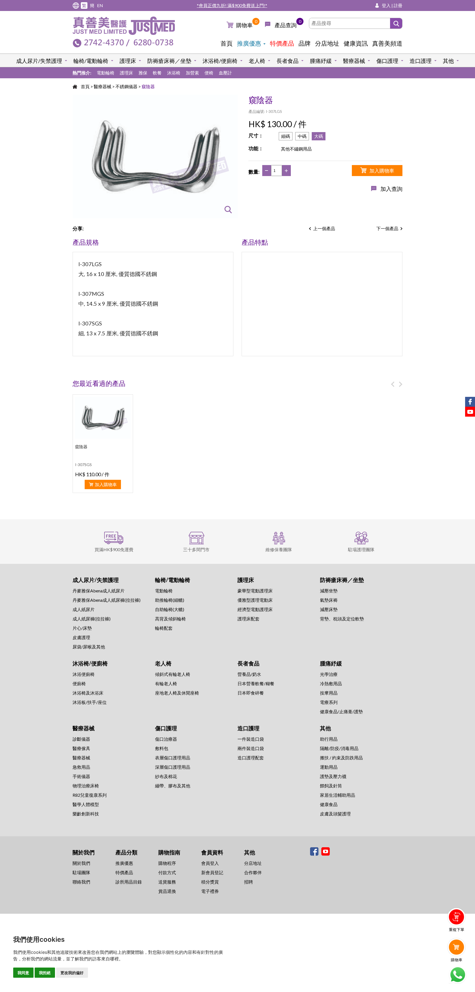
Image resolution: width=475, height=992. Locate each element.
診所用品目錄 (128, 881)
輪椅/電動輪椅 (90, 60)
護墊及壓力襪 (333, 776)
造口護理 (421, 60)
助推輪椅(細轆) (169, 600)
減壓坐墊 (329, 590)
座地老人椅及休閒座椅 (177, 692)
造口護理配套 (251, 757)
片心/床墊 (82, 628)
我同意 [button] (23, 972)
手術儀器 (81, 776)
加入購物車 (381, 171)
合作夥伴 (253, 872)
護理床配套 (248, 618)
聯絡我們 (81, 881)
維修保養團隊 (279, 549)
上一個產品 (324, 228)
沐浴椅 (173, 72)
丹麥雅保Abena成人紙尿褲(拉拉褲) (106, 600)
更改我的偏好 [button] (72, 972)
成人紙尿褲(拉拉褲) (92, 618)
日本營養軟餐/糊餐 (256, 683)
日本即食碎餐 (251, 692)
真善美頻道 (387, 43)
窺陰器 (148, 86)
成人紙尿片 (84, 609)
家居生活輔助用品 (337, 795)
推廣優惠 (249, 43)
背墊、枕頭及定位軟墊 (342, 618)
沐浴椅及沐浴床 (88, 692)
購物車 (244, 25)
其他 (448, 60)
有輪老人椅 (166, 683)
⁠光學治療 (329, 674)
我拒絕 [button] (45, 972)
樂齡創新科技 (86, 813)
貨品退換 (167, 891)
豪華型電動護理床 (255, 590)
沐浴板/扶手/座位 (90, 702)
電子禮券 (210, 891)
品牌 (305, 43)
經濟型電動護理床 (255, 609)
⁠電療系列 (329, 702)
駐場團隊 (81, 872)
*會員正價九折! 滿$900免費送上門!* (232, 5)
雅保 (143, 72)
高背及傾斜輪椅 (170, 618)
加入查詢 (391, 188)
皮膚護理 (81, 637)
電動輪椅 (105, 72)
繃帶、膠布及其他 (172, 785)
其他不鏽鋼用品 (296, 148)
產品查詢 (286, 25)
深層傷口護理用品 (172, 767)
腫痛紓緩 (321, 60)
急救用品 (81, 767)
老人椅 (257, 60)
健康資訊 (356, 43)
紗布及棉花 (166, 776)
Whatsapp (457, 975)
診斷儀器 (81, 739)
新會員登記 (212, 872)
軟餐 (157, 72)
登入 (386, 5)
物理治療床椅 (86, 785)
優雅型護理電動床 (255, 600)
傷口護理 (387, 60)
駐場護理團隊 (361, 549)
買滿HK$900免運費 (114, 549)
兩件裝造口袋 (251, 748)
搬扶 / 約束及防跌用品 (341, 757)
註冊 (398, 5)
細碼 (285, 136)
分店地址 (327, 43)
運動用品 (329, 767)
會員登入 (210, 863)
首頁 (226, 43)
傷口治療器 (166, 739)
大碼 (318, 136)
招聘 (248, 881)
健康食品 (329, 804)
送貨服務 (167, 881)
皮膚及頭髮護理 (335, 813)
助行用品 (329, 739)
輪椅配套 (164, 628)
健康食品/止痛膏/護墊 (341, 711)
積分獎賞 (210, 881)
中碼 (302, 136)
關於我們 (81, 863)
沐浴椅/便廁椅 (220, 60)
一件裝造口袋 (251, 739)
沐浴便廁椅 (84, 674)
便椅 (209, 72)
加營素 (192, 72)
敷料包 (161, 748)
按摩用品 (329, 692)
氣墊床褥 (329, 600)
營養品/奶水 (249, 674)
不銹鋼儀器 (126, 86)
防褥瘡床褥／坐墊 (169, 60)
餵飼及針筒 (331, 785)
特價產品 (282, 43)
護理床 (128, 60)
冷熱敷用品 (331, 683)
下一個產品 (387, 228)
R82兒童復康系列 (90, 795)
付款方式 (167, 872)
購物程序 (167, 863)
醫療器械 (354, 60)
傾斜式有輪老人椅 (172, 674)
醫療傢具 (81, 748)
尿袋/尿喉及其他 (89, 646)
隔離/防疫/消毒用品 (339, 748)
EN (100, 5)
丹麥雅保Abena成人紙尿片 (99, 590)
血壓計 (225, 72)
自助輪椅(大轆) (169, 609)
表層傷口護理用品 (172, 757)
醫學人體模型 (86, 804)
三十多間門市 (196, 549)
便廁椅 (79, 683)
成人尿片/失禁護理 (39, 60)
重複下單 (456, 929)
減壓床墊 (329, 609)
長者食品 (288, 60)
